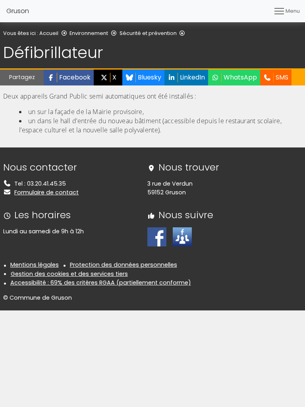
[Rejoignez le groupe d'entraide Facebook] (182, 236)
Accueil (48, 33)
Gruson (17, 11)
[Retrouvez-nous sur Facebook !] (156, 236)
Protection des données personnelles (123, 265)
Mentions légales (34, 265)
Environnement (88, 33)
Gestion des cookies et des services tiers (69, 274)
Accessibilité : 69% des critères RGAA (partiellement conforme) (100, 283)
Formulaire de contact (46, 192)
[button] (69, 77)
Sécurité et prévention (148, 33)
